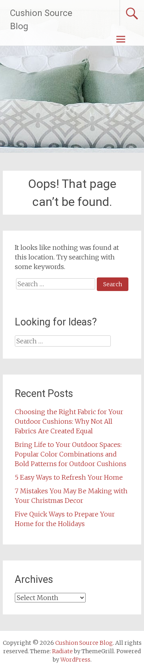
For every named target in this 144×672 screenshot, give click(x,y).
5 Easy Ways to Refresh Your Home (69, 477)
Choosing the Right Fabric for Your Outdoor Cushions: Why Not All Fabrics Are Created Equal (69, 421)
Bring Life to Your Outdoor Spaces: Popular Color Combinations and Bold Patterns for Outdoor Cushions (70, 454)
